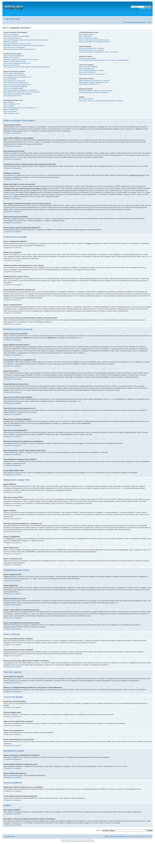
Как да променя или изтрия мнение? (15, 75)
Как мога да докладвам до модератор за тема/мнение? (20, 90)
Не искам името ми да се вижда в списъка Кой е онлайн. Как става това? (26, 40)
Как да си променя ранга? (11, 65)
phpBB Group (48, 812)
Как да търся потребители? (87, 72)
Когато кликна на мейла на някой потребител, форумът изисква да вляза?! (27, 67)
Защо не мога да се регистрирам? (14, 47)
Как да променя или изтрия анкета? (14, 81)
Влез (149, 22)
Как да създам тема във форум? (14, 73)
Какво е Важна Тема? (10, 111)
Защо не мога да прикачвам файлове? (15, 86)
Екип (106, 836)
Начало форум (15, 19)
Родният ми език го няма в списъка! (15, 61)
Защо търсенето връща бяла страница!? (91, 70)
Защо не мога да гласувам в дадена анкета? (17, 84)
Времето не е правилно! (11, 57)
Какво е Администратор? (86, 34)
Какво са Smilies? (9, 106)
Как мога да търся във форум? (88, 66)
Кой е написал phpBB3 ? (86, 99)
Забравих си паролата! (11, 41)
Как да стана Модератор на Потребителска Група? (94, 41)
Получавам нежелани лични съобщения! (91, 50)
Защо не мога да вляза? (11, 34)
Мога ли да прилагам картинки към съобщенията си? (20, 107)
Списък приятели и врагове (87, 58)
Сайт (7, 19)
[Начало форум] (13, 9)
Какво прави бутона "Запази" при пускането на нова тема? (22, 92)
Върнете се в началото (13, 133)
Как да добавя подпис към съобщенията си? (17, 77)
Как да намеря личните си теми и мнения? (92, 74)
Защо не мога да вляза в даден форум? (16, 82)
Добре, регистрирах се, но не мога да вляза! (17, 43)
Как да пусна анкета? (10, 79)
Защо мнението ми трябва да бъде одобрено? (18, 94)
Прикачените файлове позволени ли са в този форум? (96, 90)
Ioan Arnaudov (70, 841)
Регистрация (142, 22)
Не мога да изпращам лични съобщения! (91, 48)
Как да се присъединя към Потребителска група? (94, 40)
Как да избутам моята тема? (12, 95)
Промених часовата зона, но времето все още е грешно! (21, 59)
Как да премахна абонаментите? (89, 84)
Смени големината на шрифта (149, 18)
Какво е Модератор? (85, 36)
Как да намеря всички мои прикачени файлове (93, 92)
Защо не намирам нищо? (86, 68)
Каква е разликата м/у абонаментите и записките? (94, 80)
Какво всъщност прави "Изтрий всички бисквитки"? (19, 49)
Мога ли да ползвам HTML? (12, 104)
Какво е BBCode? (9, 102)
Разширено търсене (145, 8)
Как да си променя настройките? (14, 55)
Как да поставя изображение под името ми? (17, 63)
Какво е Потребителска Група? (88, 38)
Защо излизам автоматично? (13, 38)
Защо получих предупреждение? (14, 88)
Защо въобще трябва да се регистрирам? (16, 36)
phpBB (69, 840)
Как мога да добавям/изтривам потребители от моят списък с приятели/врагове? (104, 60)
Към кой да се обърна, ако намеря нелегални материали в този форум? (101, 101)
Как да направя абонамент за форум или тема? (93, 82)
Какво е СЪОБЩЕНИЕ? (11, 109)
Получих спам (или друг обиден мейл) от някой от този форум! (98, 52)
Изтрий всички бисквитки (117, 836)
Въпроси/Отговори (129, 22)
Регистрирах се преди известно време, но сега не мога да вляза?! (24, 45)
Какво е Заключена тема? (11, 113)
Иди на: (98, 830)
